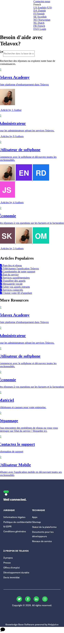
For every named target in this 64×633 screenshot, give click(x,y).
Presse (7, 563)
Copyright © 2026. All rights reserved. (32, 605)
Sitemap (36, 522)
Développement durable (16, 573)
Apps (34, 517)
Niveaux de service (42, 541)
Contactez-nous (41, 1)
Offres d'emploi (11, 568)
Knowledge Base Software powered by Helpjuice (32, 625)
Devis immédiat (11, 578)
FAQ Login (39, 29)
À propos (8, 558)
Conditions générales (14, 532)
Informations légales (14, 517)
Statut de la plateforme (44, 527)
